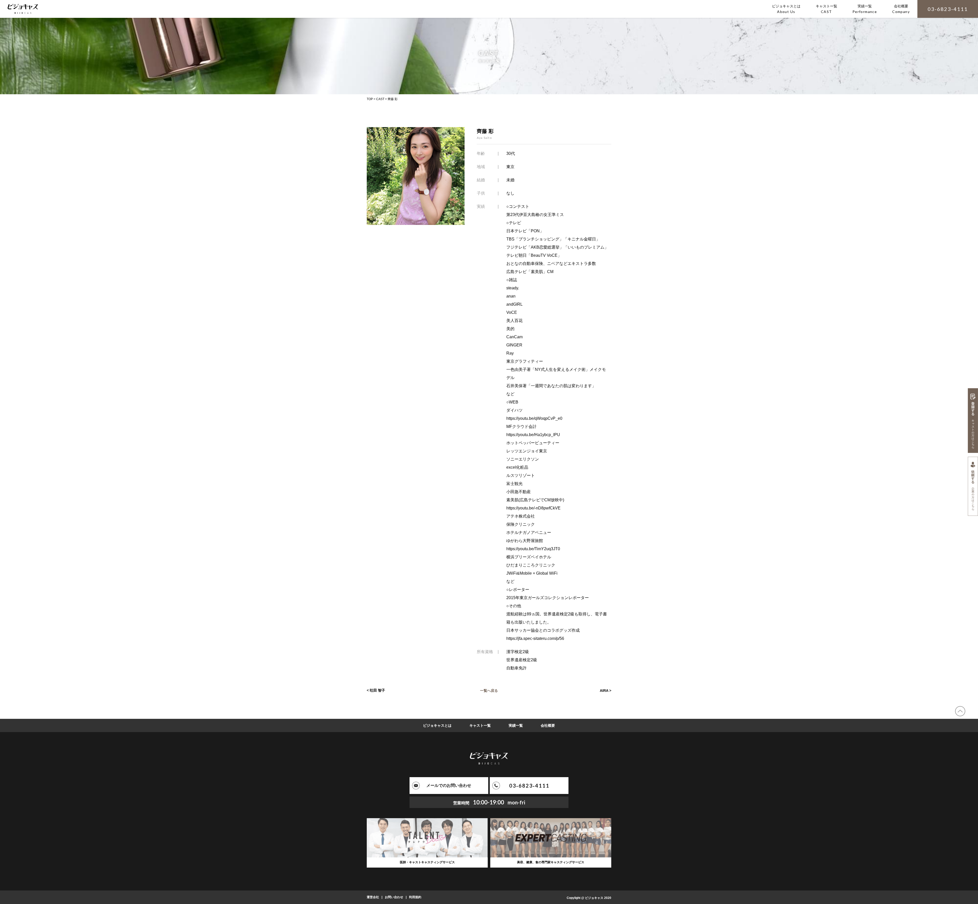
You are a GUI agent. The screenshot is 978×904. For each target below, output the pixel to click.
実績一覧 (516, 725)
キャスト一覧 (480, 725)
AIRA (604, 690)
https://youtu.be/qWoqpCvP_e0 (534, 418)
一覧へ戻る (489, 690)
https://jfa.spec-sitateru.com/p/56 (535, 638)
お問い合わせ (394, 897)
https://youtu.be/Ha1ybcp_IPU (533, 435)
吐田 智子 (377, 690)
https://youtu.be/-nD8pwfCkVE (533, 508)
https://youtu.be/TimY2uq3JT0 (533, 549)
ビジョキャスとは (437, 725)
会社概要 (548, 725)
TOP (370, 99)
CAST (380, 99)
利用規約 (415, 897)
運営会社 (373, 897)
